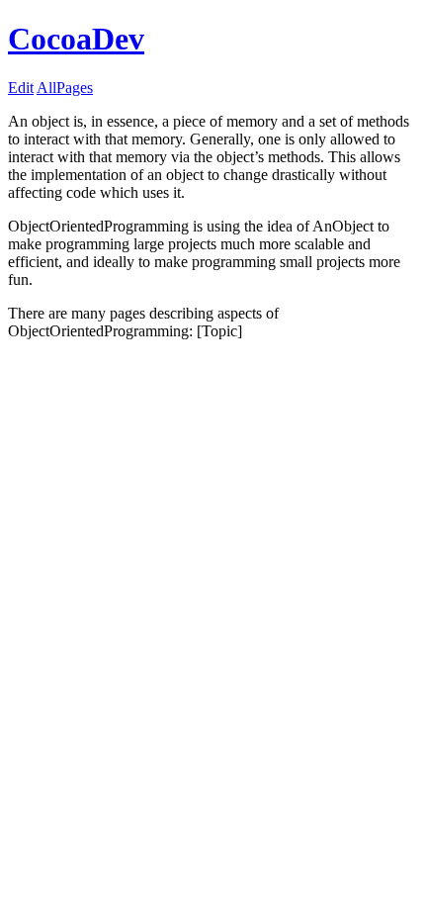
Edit (21, 87)
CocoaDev (76, 38)
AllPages (65, 87)
